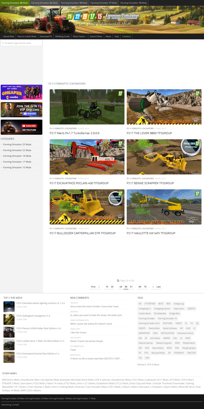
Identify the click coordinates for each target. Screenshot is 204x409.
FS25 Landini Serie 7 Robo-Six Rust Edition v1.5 (40, 341)
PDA (177, 348)
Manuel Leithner (146, 343)
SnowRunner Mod (30, 379)
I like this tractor (78, 332)
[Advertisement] (126, 60)
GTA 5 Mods (115, 386)
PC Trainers (20, 386)
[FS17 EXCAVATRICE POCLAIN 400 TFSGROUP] (87, 156)
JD (146, 338)
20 (112, 286)
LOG (175, 338)
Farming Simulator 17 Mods (17, 161)
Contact (15, 404)
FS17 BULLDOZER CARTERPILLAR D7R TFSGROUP (83, 233)
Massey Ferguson (164, 343)
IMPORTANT (144, 333)
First (93, 286)
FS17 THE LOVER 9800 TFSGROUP (149, 133)
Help (116, 36)
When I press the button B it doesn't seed (91, 323)
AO (140, 303)
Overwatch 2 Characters (151, 386)
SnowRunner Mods (121, 379)
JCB (140, 338)
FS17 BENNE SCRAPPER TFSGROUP (150, 183)
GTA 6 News (153, 364)
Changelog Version (162, 308)
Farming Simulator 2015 (149, 323)
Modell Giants (189, 343)
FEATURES (167, 323)
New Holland (158, 348)
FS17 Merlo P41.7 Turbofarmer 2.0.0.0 (74, 133)
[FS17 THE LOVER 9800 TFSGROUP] (164, 106)
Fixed (73, 349)
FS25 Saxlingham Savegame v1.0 (33, 315)
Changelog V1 (145, 308)
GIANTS (142, 328)
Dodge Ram (174, 313)
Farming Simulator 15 (167, 318)
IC (194, 328)
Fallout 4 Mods (129, 386)
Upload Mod (8, 36)
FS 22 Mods (122, 383)
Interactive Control (185, 333)
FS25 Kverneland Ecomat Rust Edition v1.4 (38, 353)
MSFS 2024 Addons (31, 390)
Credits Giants (145, 313)
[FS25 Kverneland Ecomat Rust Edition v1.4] (9, 357)
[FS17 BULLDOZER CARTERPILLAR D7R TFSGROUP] (87, 207)
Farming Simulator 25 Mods (12, 398)
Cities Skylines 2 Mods (39, 386)
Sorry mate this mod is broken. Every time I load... (95, 306)
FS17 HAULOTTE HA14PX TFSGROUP (151, 233)
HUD (188, 328)
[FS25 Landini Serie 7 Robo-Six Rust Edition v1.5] (9, 344)
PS (140, 353)
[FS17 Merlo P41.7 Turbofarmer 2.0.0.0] (87, 106)
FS (192, 323)
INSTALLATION (167, 333)
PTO (146, 353)
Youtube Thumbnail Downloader (169, 383)
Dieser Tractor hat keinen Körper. (87, 341)
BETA (160, 303)
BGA (168, 303)
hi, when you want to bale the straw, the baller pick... (96, 315)
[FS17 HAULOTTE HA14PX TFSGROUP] (164, 207)
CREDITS (191, 308)
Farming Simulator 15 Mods (17, 167)
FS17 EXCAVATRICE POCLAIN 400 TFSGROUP (79, 183)
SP (169, 353)
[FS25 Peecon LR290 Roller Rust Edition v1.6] (9, 332)
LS (181, 338)
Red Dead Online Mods (82, 379)
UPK (147, 358)
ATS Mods (175, 379)
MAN (188, 338)
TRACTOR (191, 353)
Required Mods (158, 353)
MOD (177, 343)
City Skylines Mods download (55, 379)
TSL (140, 358)
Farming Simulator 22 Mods (17, 150)
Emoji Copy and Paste (140, 383)
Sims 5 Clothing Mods (63, 386)
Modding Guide (62, 36)
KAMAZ (166, 338)
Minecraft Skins (186, 386)
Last (159, 286)
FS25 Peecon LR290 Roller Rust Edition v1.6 (39, 328)
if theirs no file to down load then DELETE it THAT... (95, 358)
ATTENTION (150, 303)
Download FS (46, 36)
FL (186, 323)
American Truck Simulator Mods (91, 386)
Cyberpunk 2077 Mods (156, 379)
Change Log (179, 303)
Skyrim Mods (170, 386)
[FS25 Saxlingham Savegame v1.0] (9, 319)
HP (181, 328)
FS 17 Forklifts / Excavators (63, 128)
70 (145, 286)
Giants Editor (96, 36)
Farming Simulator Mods (15, 3)
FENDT (179, 323)
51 (131, 286)
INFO (155, 333)
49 (120, 286)
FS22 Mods (138, 379)
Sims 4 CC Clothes (86, 383)
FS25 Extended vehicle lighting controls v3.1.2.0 (41, 303)
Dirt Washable (160, 313)
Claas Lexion (179, 308)
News (108, 36)
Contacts (126, 36)
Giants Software (170, 328)
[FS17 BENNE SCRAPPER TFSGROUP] (164, 156)
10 (107, 286)
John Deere (155, 338)
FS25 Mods (39, 383)
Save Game (26, 383)
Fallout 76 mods (54, 383)
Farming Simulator (147, 318)
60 (140, 286)
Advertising (6, 404)
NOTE (169, 348)
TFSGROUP (179, 353)
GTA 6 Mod (187, 379)
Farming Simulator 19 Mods (17, 156)
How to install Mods (26, 36)
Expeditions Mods (106, 383)
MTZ (147, 348)
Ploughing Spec (189, 348)
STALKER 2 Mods (10, 383)
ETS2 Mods (70, 383)
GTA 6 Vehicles (102, 379)
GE (197, 323)
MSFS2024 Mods (10, 379)
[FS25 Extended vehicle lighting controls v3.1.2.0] (9, 306)
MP (140, 348)
